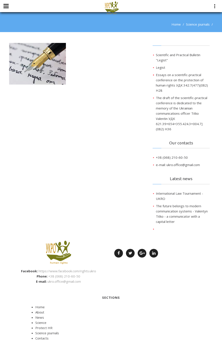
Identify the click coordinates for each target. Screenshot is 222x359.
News (39, 317)
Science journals (198, 24)
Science (40, 322)
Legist (160, 67)
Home (176, 24)
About (39, 312)
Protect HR (43, 328)
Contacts (42, 338)
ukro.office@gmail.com (64, 281)
